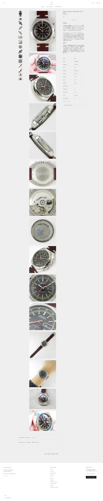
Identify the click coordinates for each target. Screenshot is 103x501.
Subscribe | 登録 (91, 477)
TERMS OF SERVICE (53, 482)
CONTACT (52, 471)
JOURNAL (52, 478)
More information (68, 105)
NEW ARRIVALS (53, 473)
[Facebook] (66, 101)
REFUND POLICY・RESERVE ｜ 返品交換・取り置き (29, 442)
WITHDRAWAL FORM (54, 487)
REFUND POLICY (53, 483)
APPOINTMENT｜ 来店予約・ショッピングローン (28, 437)
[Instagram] (6, 476)
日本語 (5, 495)
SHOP (43, 6)
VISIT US (51, 469)
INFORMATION (58, 6)
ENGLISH (51, 480)
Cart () (98, 2)
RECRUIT (51, 485)
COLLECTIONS (49, 6)
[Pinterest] (69, 101)
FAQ (51, 476)
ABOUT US (52, 474)
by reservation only (12, 473)
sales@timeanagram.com (7, 467)
